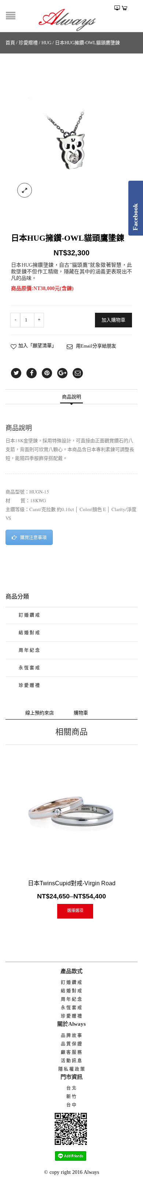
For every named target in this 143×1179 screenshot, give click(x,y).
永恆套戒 (30, 668)
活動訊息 (72, 1060)
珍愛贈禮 (28, 42)
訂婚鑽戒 (30, 615)
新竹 (71, 1096)
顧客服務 (72, 1052)
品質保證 (72, 1044)
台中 (71, 1105)
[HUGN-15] (71, 143)
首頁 (10, 42)
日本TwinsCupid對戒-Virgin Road (71, 883)
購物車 (81, 713)
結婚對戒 (30, 632)
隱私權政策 (72, 1069)
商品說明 (71, 396)
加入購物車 (113, 320)
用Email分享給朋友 (96, 346)
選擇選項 (75, 910)
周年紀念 (30, 650)
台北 (71, 1088)
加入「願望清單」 (37, 345)
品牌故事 (72, 1035)
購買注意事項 (33, 537)
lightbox (24, 190)
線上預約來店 (39, 713)
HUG (46, 42)
